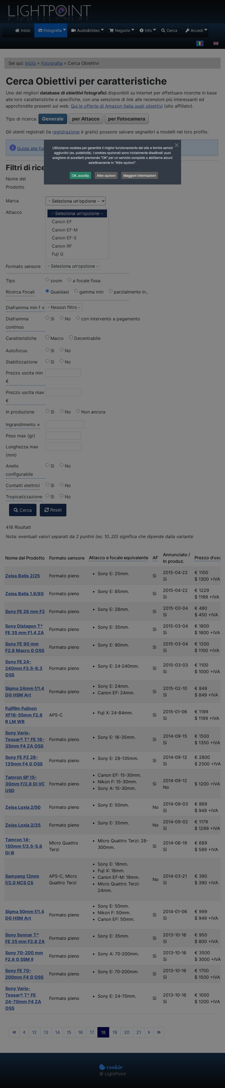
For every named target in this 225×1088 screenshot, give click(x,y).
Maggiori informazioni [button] (139, 175)
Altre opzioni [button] (106, 175)
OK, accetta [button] (80, 175)
